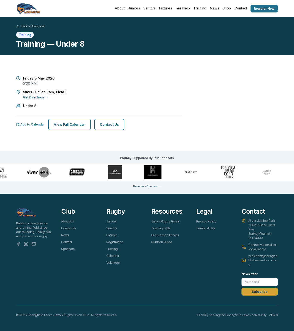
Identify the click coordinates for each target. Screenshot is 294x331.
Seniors (149, 8)
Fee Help (182, 8)
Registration (114, 242)
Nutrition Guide (161, 242)
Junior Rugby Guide (165, 221)
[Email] (34, 244)
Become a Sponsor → (147, 186)
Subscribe (260, 291)
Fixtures (165, 8)
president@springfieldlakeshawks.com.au (262, 260)
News (214, 8)
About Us (67, 221)
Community (69, 228)
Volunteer (113, 262)
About (120, 8)
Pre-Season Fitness (165, 235)
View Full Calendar (69, 124)
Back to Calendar (32, 26)
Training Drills (160, 228)
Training (199, 8)
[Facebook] (18, 244)
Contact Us (109, 124)
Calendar (112, 255)
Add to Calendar (32, 124)
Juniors (134, 8)
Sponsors (68, 249)
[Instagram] (26, 244)
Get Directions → (35, 97)
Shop (227, 8)
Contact (240, 8)
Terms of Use (205, 228)
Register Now (264, 8)
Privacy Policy (206, 221)
